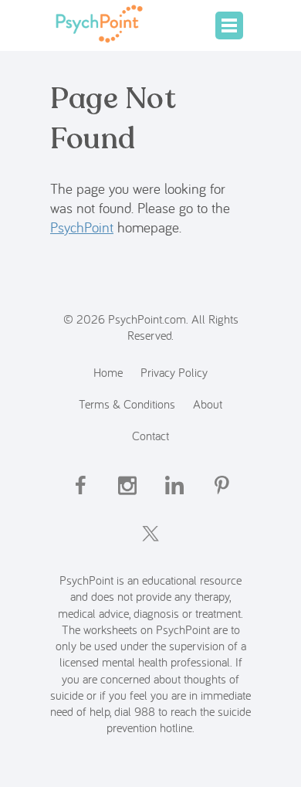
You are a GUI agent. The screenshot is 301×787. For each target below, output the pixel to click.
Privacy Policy (174, 372)
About (207, 403)
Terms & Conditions (127, 403)
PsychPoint (81, 227)
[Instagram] (127, 498)
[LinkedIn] (174, 498)
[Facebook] (80, 498)
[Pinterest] (221, 498)
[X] (150, 547)
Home (108, 372)
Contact (150, 435)
